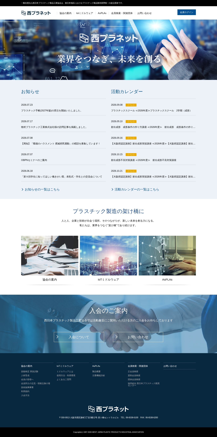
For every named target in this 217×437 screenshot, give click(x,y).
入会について (79, 337)
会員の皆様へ (27, 379)
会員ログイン (186, 12)
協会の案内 (26, 366)
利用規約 (25, 391)
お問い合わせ (138, 337)
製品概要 (96, 371)
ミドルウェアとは (65, 371)
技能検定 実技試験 (29, 371)
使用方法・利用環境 (66, 375)
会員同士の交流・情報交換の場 (35, 383)
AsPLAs (96, 366)
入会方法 (25, 395)
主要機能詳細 (98, 375)
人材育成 (25, 375)
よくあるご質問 (64, 379)
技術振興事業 (27, 387)
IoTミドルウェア (65, 366)
